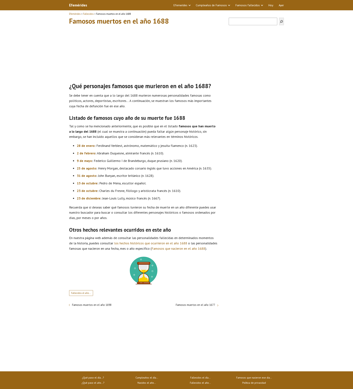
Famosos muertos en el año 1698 (91, 305)
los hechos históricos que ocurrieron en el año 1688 (150, 243)
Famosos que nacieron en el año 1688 (178, 248)
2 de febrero (86, 153)
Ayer (281, 5)
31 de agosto (86, 176)
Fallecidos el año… (81, 293)
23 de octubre (87, 191)
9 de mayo (84, 161)
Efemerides (180, 5)
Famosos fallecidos (247, 5)
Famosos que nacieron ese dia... (254, 377)
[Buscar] (281, 21)
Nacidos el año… (147, 382)
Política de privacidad (254, 382)
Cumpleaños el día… (147, 377)
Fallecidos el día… (200, 377)
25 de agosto (86, 168)
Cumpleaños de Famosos (211, 5)
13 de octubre (87, 183)
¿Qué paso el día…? (93, 377)
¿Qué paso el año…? (93, 382)
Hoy (270, 5)
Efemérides (78, 5)
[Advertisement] (143, 52)
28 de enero (86, 146)
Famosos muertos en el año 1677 (195, 305)
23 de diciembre (88, 198)
